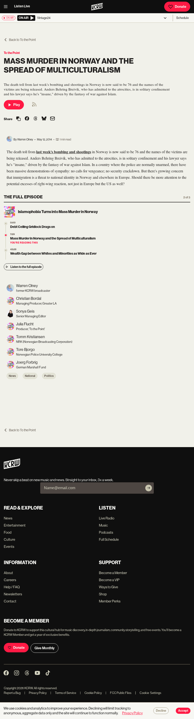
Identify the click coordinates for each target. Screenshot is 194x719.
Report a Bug (12, 693)
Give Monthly (44, 648)
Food (7, 532)
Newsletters (13, 594)
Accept (183, 711)
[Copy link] (18, 119)
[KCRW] (12, 468)
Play (16, 105)
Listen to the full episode (26, 267)
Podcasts (106, 532)
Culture (9, 539)
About (8, 573)
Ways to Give (108, 587)
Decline (161, 711)
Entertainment (15, 525)
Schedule (182, 18)
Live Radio (106, 518)
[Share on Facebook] (27, 119)
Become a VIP (109, 580)
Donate (180, 6)
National (30, 376)
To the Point (12, 53)
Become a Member (113, 573)
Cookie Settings (150, 693)
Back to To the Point (22, 40)
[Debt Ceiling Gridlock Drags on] (5, 223)
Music (103, 525)
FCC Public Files (118, 693)
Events (9, 547)
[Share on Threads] (35, 119)
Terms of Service (63, 693)
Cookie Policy (91, 693)
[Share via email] (52, 119)
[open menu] (7, 6)
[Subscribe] (148, 488)
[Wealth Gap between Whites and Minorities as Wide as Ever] (5, 250)
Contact (10, 601)
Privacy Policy (35, 693)
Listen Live (22, 6)
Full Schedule (109, 539)
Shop (103, 594)
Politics (49, 376)
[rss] (34, 106)
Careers (10, 580)
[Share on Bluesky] (44, 119)
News (12, 376)
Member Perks (109, 601)
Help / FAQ (12, 587)
